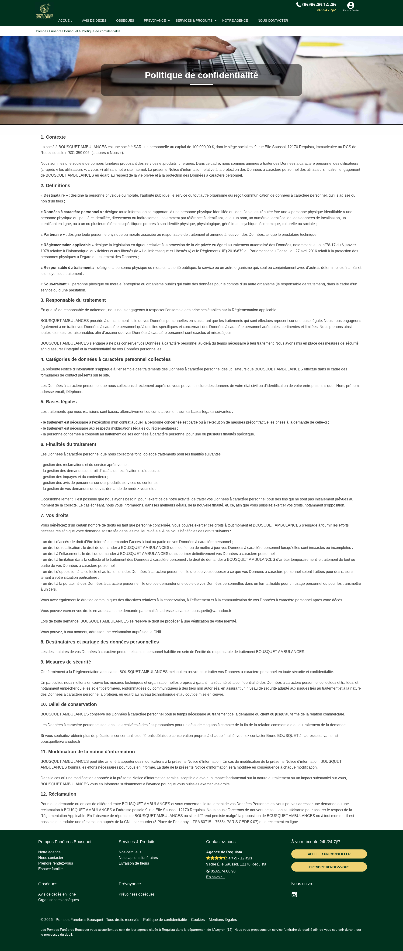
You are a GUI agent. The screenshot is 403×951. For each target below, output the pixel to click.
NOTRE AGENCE (235, 20)
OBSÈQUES (125, 20)
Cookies (198, 920)
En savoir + (215, 877)
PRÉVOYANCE (155, 20)
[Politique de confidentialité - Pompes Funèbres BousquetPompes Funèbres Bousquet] (44, 11)
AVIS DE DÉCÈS (94, 20)
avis (246, 858)
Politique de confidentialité (165, 920)
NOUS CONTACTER (273, 20)
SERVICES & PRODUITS (194, 20)
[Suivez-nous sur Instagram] (297, 895)
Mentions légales (223, 920)
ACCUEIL (65, 20)
